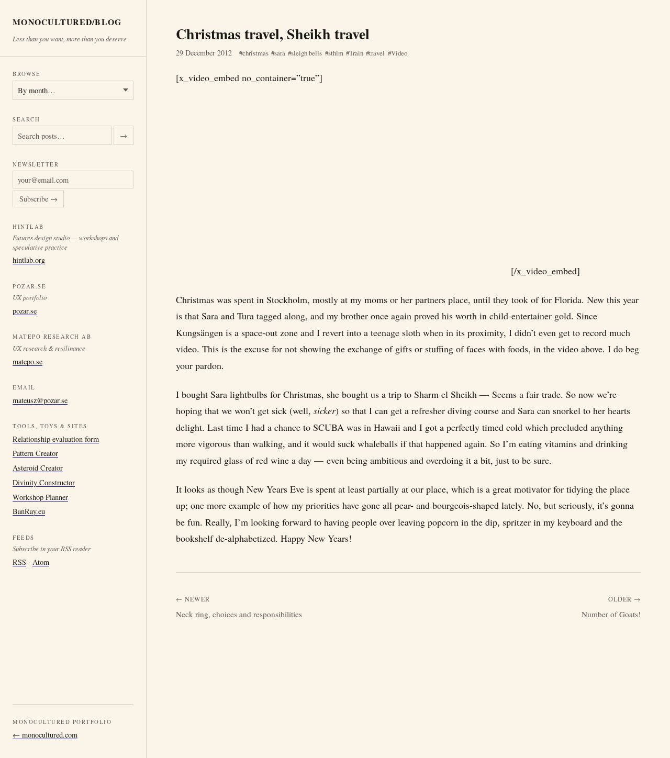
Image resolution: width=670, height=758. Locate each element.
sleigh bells (306, 53)
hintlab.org (29, 260)
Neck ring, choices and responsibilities (239, 614)
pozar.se (25, 311)
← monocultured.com (45, 735)
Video (399, 53)
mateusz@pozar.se (40, 400)
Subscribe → (38, 199)
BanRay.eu (29, 511)
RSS (19, 562)
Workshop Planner (40, 497)
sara (279, 53)
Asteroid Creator (38, 468)
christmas (255, 53)
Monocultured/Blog (67, 22)
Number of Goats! (611, 614)
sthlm (335, 53)
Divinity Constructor (44, 482)
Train (356, 53)
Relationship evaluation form (56, 439)
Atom (40, 562)
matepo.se (27, 361)
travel (377, 53)
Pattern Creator (35, 453)
